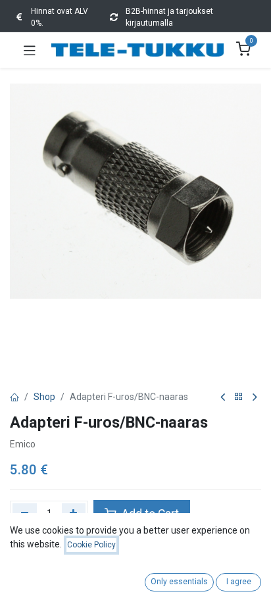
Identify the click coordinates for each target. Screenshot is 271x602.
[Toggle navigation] (29, 50)
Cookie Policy (91, 544)
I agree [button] (238, 581)
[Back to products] (239, 397)
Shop (44, 396)
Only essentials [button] (179, 581)
